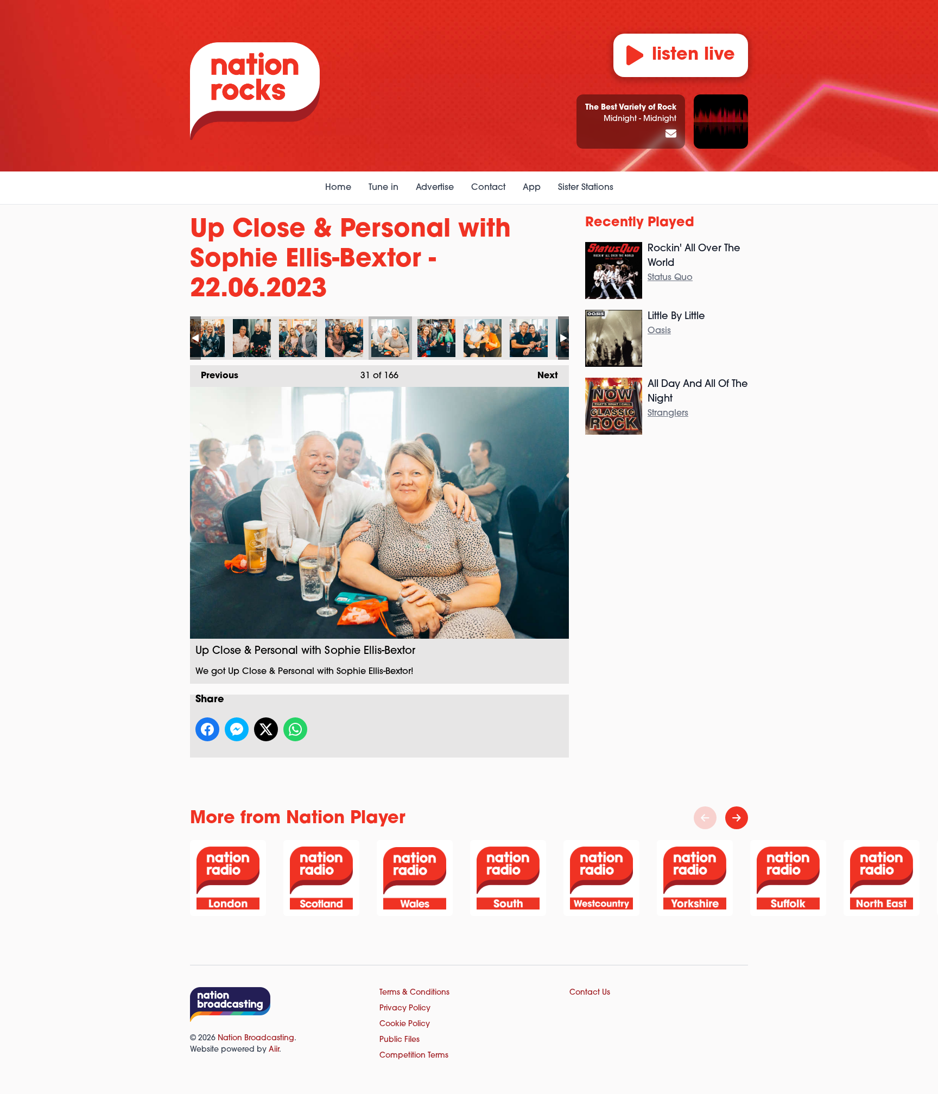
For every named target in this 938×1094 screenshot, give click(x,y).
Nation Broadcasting (256, 1038)
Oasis (659, 331)
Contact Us (589, 993)
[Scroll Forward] (736, 817)
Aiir (274, 1050)
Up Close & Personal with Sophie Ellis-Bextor (206, 338)
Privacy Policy (404, 1008)
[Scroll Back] (705, 817)
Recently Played (639, 223)
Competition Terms (413, 1056)
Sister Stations (585, 187)
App (532, 187)
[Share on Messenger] (237, 729)
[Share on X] (266, 729)
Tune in (383, 187)
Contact (488, 187)
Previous (214, 376)
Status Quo (670, 278)
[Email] (671, 134)
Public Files (399, 1040)
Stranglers (668, 413)
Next (542, 376)
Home (338, 187)
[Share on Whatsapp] (295, 729)
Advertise (435, 187)
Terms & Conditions (414, 993)
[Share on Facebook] (207, 729)
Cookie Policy (404, 1024)
